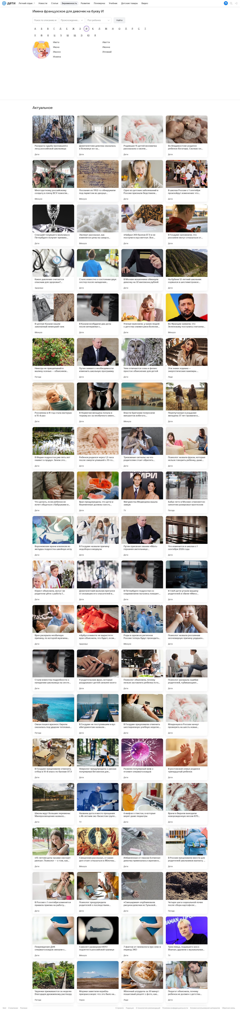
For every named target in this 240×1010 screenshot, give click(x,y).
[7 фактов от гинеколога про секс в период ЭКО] (142, 937)
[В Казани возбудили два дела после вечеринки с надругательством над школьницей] (98, 314)
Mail (4, 1008)
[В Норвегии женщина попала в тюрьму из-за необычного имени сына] (98, 403)
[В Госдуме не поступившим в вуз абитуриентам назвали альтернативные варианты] (98, 715)
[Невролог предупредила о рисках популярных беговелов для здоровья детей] (98, 759)
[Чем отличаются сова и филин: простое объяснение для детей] (142, 359)
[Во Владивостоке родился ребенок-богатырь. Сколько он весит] (187, 136)
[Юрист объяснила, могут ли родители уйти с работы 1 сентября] (53, 581)
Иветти (106, 42)
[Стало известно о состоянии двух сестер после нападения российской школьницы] (98, 270)
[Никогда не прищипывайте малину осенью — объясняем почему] (53, 359)
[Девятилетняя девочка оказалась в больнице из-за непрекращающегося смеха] (98, 136)
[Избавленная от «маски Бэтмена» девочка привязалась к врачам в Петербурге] (142, 848)
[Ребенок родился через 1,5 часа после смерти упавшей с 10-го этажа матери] (98, 448)
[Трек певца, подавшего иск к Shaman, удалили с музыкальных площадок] (187, 937)
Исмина (57, 56)
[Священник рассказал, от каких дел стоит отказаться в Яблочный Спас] (98, 848)
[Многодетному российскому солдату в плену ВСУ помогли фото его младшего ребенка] (53, 181)
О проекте (119, 1008)
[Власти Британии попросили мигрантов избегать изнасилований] (142, 403)
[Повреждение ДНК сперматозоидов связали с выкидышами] (53, 937)
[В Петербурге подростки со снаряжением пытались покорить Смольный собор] (142, 581)
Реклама (23, 1008)
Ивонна (106, 47)
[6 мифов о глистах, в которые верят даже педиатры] (142, 804)
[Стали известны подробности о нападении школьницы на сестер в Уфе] (53, 670)
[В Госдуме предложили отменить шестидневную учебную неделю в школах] (142, 715)
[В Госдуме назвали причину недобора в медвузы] (98, 537)
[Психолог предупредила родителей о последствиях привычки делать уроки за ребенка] (98, 893)
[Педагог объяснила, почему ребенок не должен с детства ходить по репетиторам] (187, 982)
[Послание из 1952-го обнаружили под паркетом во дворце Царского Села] (98, 181)
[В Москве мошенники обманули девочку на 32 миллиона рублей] (142, 270)
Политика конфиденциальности (175, 1008)
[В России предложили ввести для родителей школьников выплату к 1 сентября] (187, 848)
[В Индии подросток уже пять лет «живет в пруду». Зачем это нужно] (53, 448)
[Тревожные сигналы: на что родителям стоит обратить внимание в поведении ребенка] (142, 448)
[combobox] (69, 20)
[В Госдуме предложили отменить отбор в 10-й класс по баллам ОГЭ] (53, 759)
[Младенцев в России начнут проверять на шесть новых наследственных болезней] (187, 715)
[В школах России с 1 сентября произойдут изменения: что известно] (187, 181)
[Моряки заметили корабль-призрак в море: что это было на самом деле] (98, 982)
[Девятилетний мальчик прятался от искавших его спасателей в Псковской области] (98, 581)
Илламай (107, 51)
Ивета (56, 42)
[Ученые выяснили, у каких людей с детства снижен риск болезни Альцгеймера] (142, 314)
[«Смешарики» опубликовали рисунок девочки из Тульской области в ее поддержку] (142, 893)
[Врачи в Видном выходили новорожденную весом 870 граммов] (187, 804)
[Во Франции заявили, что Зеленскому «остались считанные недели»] (187, 314)
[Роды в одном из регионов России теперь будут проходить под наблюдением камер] (142, 626)
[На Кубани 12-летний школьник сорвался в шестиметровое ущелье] (187, 270)
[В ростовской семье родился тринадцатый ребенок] (187, 759)
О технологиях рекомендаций (148, 1008)
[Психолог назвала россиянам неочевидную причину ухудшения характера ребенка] (187, 626)
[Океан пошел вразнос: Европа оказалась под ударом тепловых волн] (53, 715)
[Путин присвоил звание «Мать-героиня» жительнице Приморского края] (142, 537)
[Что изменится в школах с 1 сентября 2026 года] (187, 537)
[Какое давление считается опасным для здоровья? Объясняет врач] (53, 270)
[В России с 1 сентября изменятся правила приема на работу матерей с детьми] (53, 893)
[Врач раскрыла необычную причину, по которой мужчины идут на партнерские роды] (53, 626)
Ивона (56, 47)
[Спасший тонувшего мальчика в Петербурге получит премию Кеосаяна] (53, 225)
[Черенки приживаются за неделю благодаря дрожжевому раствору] (53, 982)
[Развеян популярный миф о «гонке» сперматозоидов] (142, 759)
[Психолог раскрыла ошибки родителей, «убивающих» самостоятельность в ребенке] (187, 670)
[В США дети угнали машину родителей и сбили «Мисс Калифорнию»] (187, 581)
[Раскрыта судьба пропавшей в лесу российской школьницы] (53, 136)
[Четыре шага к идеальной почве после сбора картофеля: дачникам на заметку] (187, 893)
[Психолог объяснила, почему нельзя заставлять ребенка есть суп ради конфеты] (142, 670)
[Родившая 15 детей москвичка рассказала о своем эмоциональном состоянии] (142, 136)
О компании (13, 1008)
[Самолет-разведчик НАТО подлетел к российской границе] (98, 937)
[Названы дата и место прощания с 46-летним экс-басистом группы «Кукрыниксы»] (98, 804)
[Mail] (4, 3)
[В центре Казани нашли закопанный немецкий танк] (53, 314)
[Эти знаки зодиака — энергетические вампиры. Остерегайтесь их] (187, 359)
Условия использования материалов (205, 1008)
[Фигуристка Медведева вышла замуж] (142, 492)
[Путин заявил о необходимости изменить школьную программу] (98, 359)
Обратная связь (228, 1008)
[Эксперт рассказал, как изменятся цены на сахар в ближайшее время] (98, 225)
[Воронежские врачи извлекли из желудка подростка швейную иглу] (53, 537)
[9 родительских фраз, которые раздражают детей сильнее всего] (98, 670)
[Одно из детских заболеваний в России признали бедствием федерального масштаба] (142, 181)
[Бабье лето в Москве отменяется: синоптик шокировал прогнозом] (187, 492)
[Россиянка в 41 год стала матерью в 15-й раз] (53, 403)
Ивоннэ (57, 51)
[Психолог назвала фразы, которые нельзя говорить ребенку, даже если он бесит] (187, 448)
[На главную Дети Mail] (10, 3)
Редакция (130, 1008)
